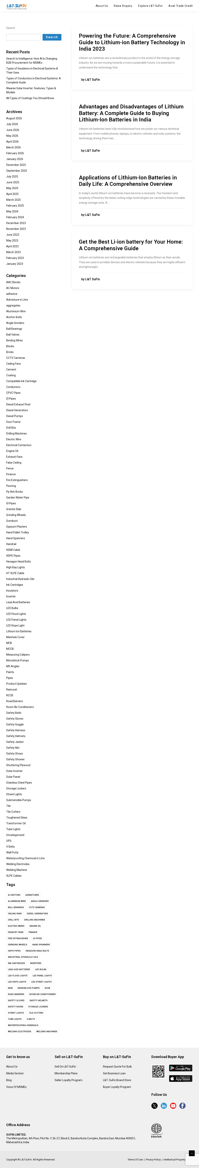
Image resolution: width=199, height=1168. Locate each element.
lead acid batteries (19, 969)
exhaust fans (16, 932)
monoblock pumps (29, 988)
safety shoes (15, 1006)
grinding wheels (17, 944)
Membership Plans (66, 1073)
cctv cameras (37, 907)
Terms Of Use (135, 1159)
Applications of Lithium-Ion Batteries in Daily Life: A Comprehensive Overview (128, 180)
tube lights (15, 1019)
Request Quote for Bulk (117, 1066)
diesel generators (37, 913)
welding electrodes (19, 1031)
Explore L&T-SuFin (150, 5)
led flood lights (18, 975)
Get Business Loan (114, 1073)
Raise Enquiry (123, 5)
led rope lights (17, 982)
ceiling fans (15, 913)
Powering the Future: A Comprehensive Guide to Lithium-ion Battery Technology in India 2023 (132, 42)
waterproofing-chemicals (23, 1025)
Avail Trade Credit (180, 5)
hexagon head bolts (37, 951)
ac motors (14, 895)
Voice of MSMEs (16, 1086)
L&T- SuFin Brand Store (117, 1080)
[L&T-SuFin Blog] (17, 7)
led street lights (41, 982)
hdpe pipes (14, 951)
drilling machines (34, 920)
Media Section (15, 1073)
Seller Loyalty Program (68, 1080)
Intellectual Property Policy (178, 1159)
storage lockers (38, 1006)
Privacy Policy (153, 1159)
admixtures (32, 895)
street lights (16, 1013)
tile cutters (36, 1013)
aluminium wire (17, 901)
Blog (9, 1080)
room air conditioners (42, 994)
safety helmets (39, 1000)
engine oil (35, 926)
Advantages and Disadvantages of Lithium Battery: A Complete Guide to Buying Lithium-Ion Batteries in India (131, 113)
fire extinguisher (18, 938)
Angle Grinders (40, 901)
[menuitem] (103, 6)
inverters (35, 963)
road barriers (16, 994)
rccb (47, 988)
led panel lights (42, 975)
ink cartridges (16, 963)
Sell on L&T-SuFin (65, 1066)
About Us (102, 5)
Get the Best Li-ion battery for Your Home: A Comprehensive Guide (131, 245)
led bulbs (40, 969)
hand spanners (41, 944)
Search (10, 27)
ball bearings (16, 907)
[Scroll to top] (192, 1153)
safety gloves (16, 1000)
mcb (10, 988)
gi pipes (37, 938)
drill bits (13, 920)
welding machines (46, 1031)
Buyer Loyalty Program (117, 1086)
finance (33, 932)
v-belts (31, 1019)
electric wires (16, 926)
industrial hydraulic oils (23, 957)
